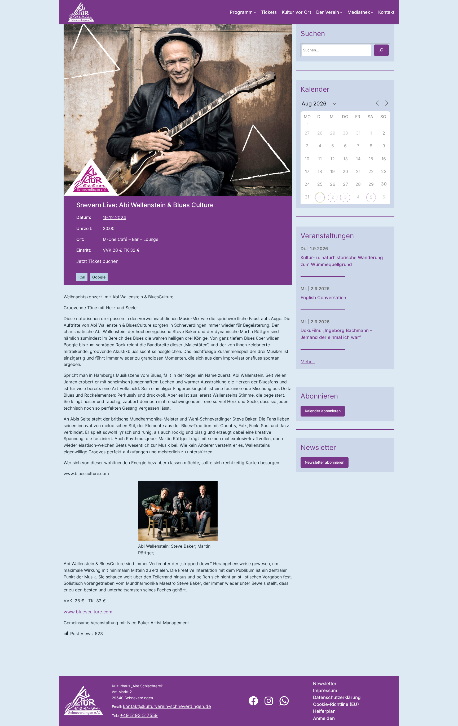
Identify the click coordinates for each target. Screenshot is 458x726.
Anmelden (324, 718)
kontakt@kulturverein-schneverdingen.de (167, 706)
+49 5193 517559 (139, 715)
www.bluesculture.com (88, 611)
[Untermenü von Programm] (255, 12)
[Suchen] (381, 50)
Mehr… (308, 361)
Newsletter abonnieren (324, 462)
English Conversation (323, 297)
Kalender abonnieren (323, 411)
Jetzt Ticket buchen (97, 261)
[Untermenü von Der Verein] (341, 12)
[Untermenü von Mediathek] (372, 12)
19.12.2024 (114, 217)
